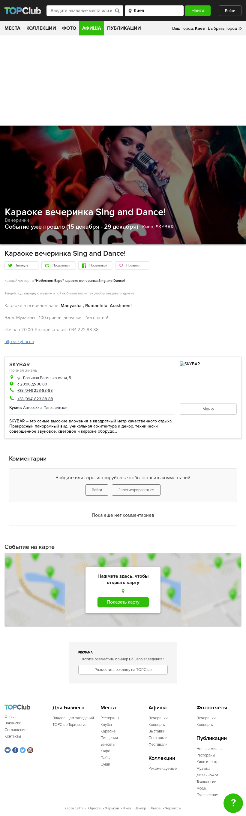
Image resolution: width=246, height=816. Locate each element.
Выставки (156, 731)
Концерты (157, 724)
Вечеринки (17, 220)
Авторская (32, 407)
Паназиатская (56, 407)
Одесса (94, 808)
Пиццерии (109, 737)
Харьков (112, 808)
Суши (105, 764)
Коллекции (41, 28)
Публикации (124, 28)
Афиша (91, 28)
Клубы (106, 724)
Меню (208, 409)
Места (12, 28)
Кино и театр (207, 762)
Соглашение (15, 729)
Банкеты (107, 744)
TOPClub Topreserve (69, 724)
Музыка (203, 768)
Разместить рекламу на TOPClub (123, 669)
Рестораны (109, 718)
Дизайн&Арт (207, 775)
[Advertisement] (123, 80)
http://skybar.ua (19, 341)
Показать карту (123, 602)
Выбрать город (222, 28)
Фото (69, 28)
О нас (9, 716)
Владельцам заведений (73, 718)
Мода (201, 788)
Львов (155, 808)
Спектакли (157, 737)
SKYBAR (165, 227)
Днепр (141, 808)
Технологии (206, 781)
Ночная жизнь (23, 370)
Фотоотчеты (211, 708)
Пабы (105, 757)
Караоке (108, 731)
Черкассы (173, 808)
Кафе (105, 751)
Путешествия (207, 795)
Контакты (12, 736)
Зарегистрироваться (136, 490)
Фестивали (157, 744)
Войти (230, 10)
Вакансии (12, 723)
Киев (127, 808)
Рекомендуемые (162, 768)
